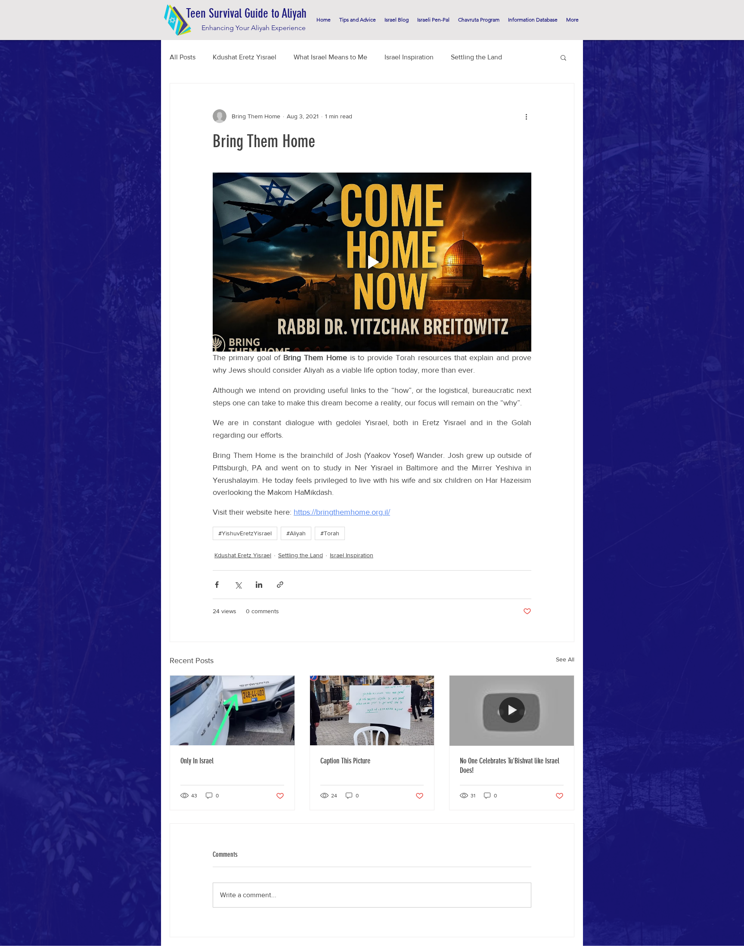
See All (565, 659)
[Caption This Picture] (372, 710)
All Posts (182, 57)
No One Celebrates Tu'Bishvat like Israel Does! (509, 765)
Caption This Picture (345, 761)
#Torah (329, 533)
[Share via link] (280, 585)
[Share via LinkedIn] (259, 585)
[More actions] (526, 116)
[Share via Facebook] (217, 585)
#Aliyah (296, 533)
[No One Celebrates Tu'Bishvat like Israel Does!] (512, 710)
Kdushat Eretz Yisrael (244, 57)
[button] (563, 57)
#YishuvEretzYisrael (245, 533)
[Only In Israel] (232, 710)
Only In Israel (197, 761)
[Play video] (372, 262)
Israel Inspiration (409, 57)
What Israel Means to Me (330, 57)
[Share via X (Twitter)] (238, 585)
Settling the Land (476, 57)
